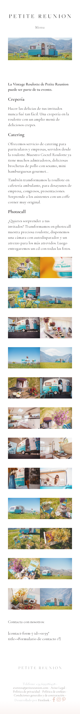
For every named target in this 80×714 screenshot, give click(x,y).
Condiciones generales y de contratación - (40, 695)
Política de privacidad (26, 691)
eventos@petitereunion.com (30, 688)
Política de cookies (54, 691)
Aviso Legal (58, 688)
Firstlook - (45, 700)
